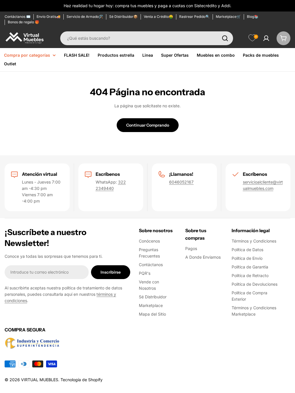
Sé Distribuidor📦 (123, 16)
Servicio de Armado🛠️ (85, 16)
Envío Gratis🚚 (48, 16)
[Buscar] (225, 38)
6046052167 (181, 182)
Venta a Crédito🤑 (158, 16)
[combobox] (146, 38)
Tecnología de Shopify (81, 379)
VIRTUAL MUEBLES (39, 379)
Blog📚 (252, 16)
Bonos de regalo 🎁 (23, 22)
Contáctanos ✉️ (18, 16)
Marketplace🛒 (228, 16)
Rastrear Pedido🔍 (194, 16)
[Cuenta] (266, 38)
